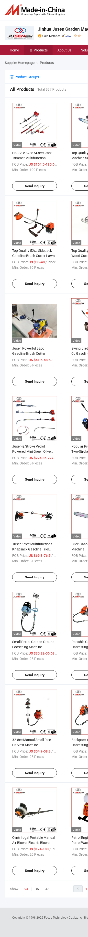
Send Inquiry (34, 186)
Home (14, 50)
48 (47, 889)
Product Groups (26, 76)
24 (26, 889)
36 (37, 889)
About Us (64, 50)
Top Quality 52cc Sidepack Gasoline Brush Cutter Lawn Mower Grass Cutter (33, 255)
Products (41, 50)
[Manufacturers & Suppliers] (35, 9)
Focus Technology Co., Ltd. (62, 917)
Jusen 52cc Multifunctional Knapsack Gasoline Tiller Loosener (32, 549)
